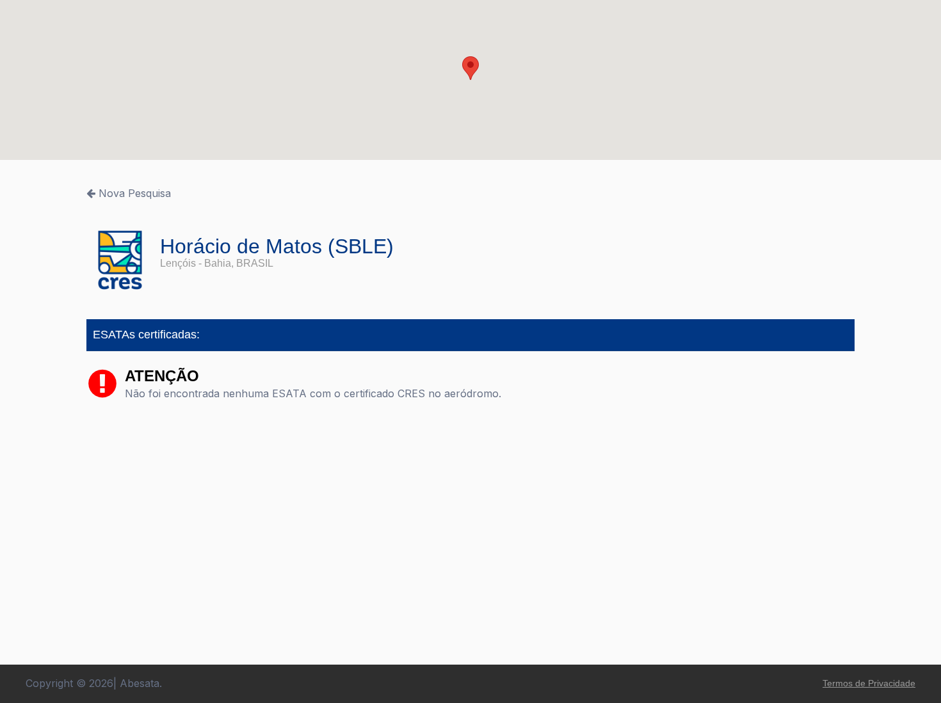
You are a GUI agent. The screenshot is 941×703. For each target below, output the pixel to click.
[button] (470, 68)
